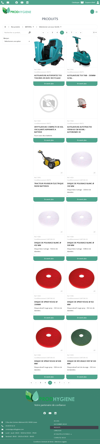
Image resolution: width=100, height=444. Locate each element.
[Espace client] (98, 2)
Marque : (6, 38)
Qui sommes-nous (60, 424)
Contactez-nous (60, 438)
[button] (96, 12)
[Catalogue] (82, 2)
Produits (57, 427)
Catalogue (75, 2)
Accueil (56, 421)
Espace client (90, 2)
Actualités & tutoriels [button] (62, 434)
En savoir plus (49, 84)
